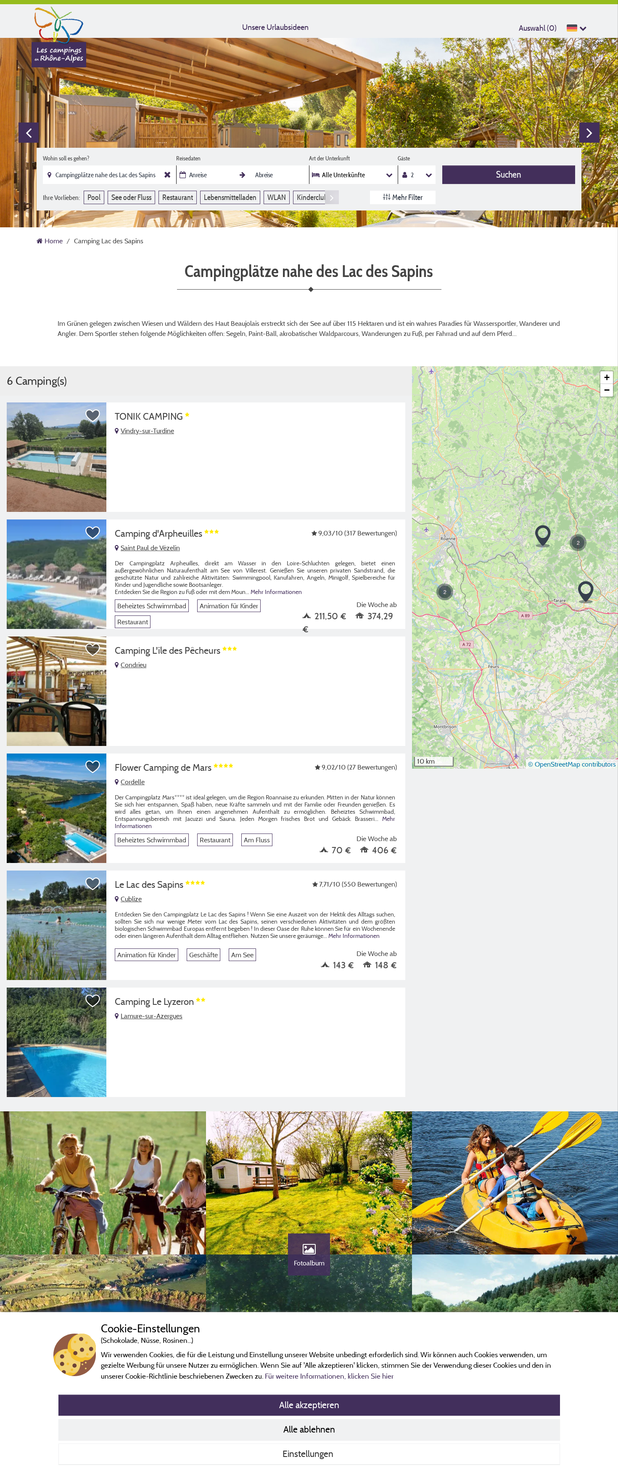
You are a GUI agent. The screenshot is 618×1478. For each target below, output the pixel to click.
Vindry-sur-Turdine (147, 430)
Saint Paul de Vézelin (150, 547)
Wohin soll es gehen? (66, 158)
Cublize (131, 899)
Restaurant (177, 197)
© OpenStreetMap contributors (572, 764)
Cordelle (133, 782)
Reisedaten (188, 158)
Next (589, 133)
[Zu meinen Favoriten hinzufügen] (93, 416)
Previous (28, 133)
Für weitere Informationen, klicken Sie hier (329, 1375)
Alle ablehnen (309, 1429)
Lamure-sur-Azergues (151, 1016)
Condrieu (133, 664)
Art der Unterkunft (329, 158)
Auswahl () (538, 28)
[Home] (59, 23)
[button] (585, 592)
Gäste (404, 158)
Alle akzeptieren (309, 1404)
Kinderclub (312, 197)
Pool (93, 197)
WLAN (276, 197)
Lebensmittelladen (230, 197)
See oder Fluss (131, 197)
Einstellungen (309, 1453)
